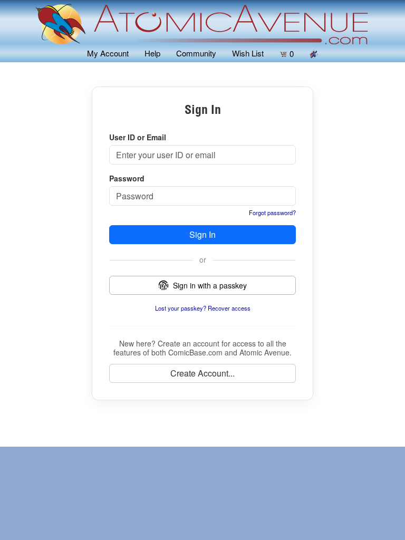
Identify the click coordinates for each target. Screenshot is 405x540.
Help (152, 53)
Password (126, 178)
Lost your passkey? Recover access (202, 308)
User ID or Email (137, 137)
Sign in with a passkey (210, 285)
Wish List (248, 53)
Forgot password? (272, 212)
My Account (108, 53)
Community (196, 53)
